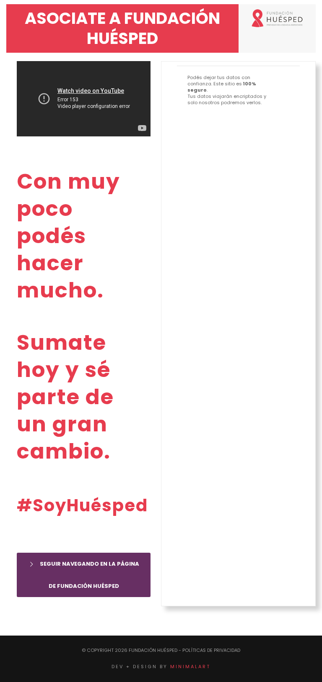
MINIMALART (190, 666)
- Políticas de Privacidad (209, 650)
